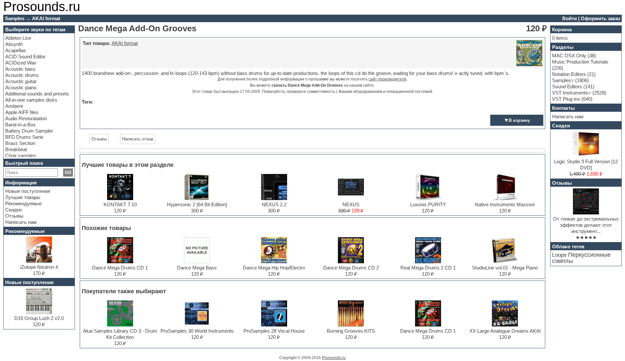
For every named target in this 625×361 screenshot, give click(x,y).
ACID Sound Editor (25, 56)
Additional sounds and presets (37, 93)
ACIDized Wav (20, 62)
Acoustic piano (20, 87)
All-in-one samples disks (31, 100)
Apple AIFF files (21, 112)
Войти (569, 18)
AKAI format (125, 43)
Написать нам (20, 222)
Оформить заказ (600, 18)
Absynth (14, 44)
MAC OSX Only (569, 55)
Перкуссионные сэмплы (581, 258)
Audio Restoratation (26, 118)
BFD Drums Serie (24, 137)
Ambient (14, 106)
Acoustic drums (22, 75)
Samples (561, 80)
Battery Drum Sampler (29, 131)
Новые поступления (27, 191)
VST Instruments (570, 92)
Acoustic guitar (21, 81)
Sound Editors (567, 86)
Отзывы (14, 216)
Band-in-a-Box (20, 124)
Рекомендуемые (23, 203)
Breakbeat (16, 149)
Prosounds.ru (334, 357)
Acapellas (15, 50)
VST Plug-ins (566, 99)
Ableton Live (18, 38)
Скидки (13, 209)
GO (68, 172)
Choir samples (20, 155)
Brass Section (20, 143)
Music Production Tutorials (580, 62)
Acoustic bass (20, 69)
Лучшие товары (22, 197)
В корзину (519, 120)
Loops (559, 255)
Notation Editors (569, 74)
